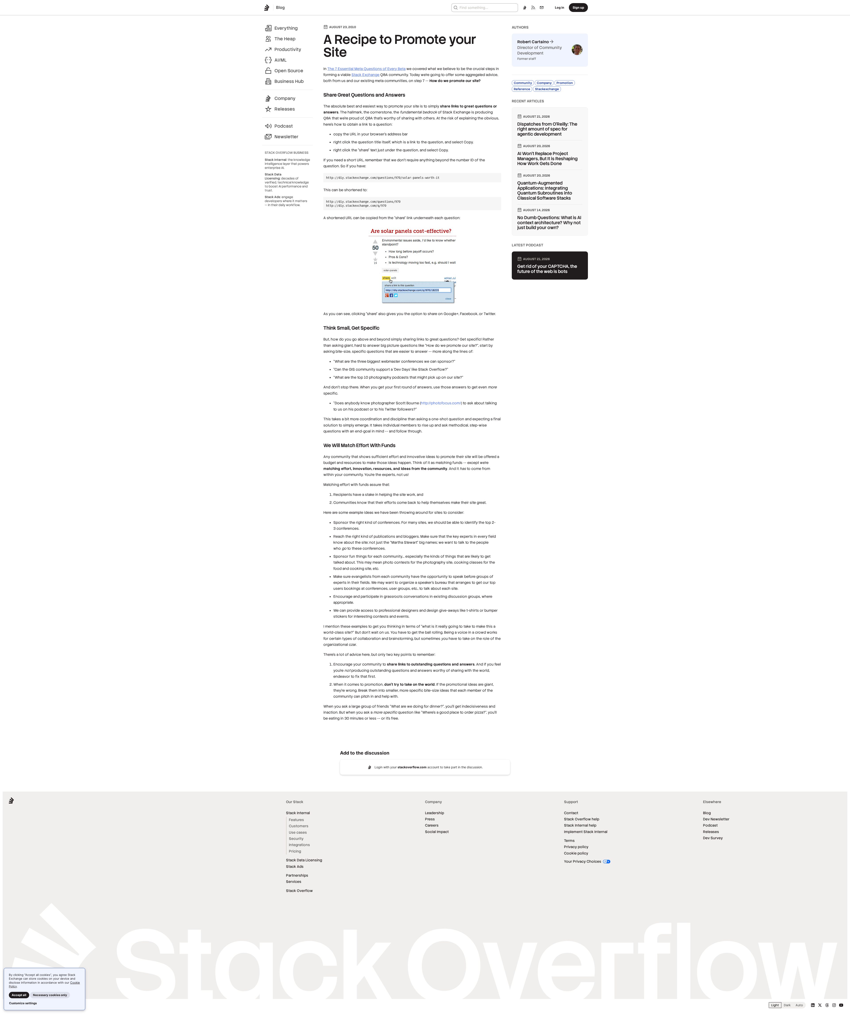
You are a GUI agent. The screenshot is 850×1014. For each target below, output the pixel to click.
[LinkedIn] (812, 1005)
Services (293, 881)
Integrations (299, 845)
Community (523, 83)
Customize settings (23, 1003)
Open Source (288, 71)
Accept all (19, 995)
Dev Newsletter (716, 819)
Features (296, 819)
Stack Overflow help (581, 819)
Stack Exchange (365, 74)
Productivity (287, 49)
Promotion (564, 83)
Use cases (298, 832)
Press (430, 819)
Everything (286, 28)
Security (296, 838)
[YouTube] (841, 1005)
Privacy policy (576, 847)
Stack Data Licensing (304, 860)
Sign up (578, 7)
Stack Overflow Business (286, 153)
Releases (284, 109)
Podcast (283, 126)
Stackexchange (547, 89)
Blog (707, 813)
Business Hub (289, 81)
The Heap (285, 39)
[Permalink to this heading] (319, 95)
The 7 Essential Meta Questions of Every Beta (366, 68)
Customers (298, 826)
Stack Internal (298, 813)
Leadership (434, 813)
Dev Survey (713, 838)
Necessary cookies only (50, 995)
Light (775, 1005)
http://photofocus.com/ (441, 403)
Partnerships (297, 875)
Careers (432, 825)
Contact (571, 813)
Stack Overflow (299, 890)
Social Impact (437, 831)
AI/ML (280, 60)
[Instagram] (834, 1005)
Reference (522, 89)
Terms (569, 840)
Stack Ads (294, 866)
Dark (787, 1005)
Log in (559, 7)
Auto (799, 1005)
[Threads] (827, 1005)
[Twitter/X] (819, 1005)
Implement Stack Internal (585, 831)
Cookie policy (576, 853)
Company (285, 98)
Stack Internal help (580, 825)
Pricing (295, 851)
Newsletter (286, 137)
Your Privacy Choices (583, 861)
